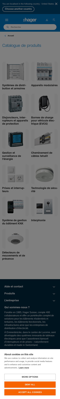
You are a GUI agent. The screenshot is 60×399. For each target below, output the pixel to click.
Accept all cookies (30, 392)
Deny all (30, 385)
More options (30, 377)
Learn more (24, 368)
